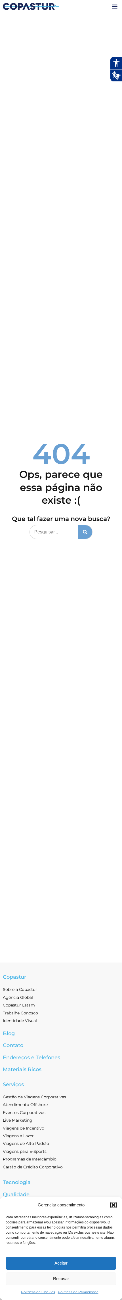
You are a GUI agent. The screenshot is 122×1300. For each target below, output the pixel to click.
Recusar (61, 1278)
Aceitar (61, 1263)
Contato (13, 1045)
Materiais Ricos (22, 1069)
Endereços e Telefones (31, 1057)
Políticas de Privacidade (78, 1292)
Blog (9, 1033)
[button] (113, 1205)
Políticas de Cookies (38, 1292)
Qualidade (16, 1194)
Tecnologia (17, 1182)
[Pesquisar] (85, 532)
